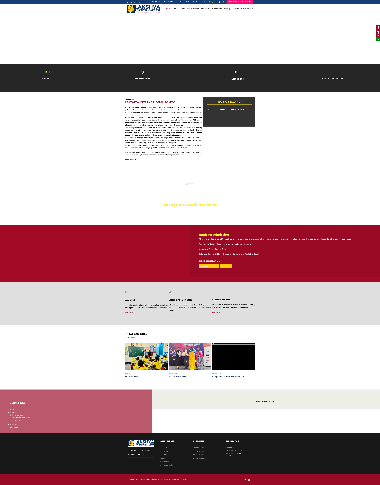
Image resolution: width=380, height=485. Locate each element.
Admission (195, 9)
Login (182, 2)
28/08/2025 (173, 374)
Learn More (129, 312)
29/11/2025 (129, 374)
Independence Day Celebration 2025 (228, 376)
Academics (185, 9)
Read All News (131, 337)
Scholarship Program (243, 9)
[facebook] (216, 2)
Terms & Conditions (200, 458)
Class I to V (17, 420)
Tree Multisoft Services (180, 479)
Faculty (163, 458)
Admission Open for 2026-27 (240, 2)
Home (168, 9)
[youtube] (219, 2)
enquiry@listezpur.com (136, 454)
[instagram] (223, 2)
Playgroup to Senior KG (208, 266)
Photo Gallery (198, 451)
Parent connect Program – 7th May (231, 109)
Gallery (188, 2)
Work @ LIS (228, 9)
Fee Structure (15, 410)
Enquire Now (378, 31)
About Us (175, 9)
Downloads (217, 9)
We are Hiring (208, 2)
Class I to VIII (226, 266)
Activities (13, 424)
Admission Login (166, 465)
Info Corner (206, 9)
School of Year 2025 (177, 376)
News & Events (198, 455)
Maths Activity (131, 376)
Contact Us (197, 2)
